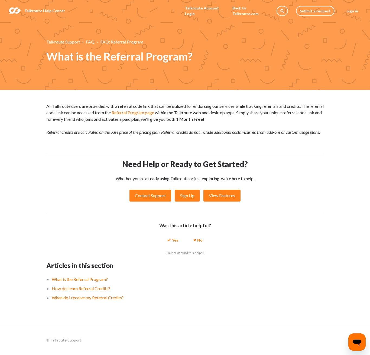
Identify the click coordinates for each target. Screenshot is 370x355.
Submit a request (315, 11)
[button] (172, 240)
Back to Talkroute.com (245, 11)
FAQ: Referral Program (121, 41)
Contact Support (150, 195)
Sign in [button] (352, 11)
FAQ (90, 41)
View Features (222, 195)
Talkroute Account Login (202, 11)
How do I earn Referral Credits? (81, 288)
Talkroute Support (63, 41)
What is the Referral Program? (80, 279)
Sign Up (187, 195)
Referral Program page (133, 112)
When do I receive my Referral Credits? (88, 297)
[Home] (15, 11)
